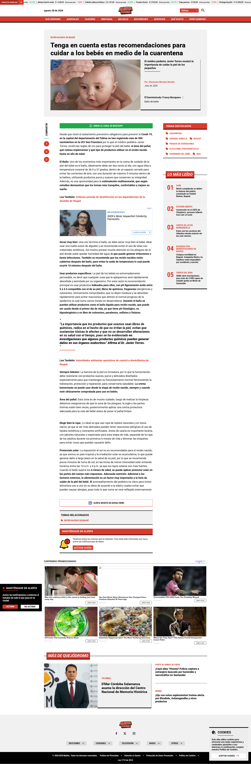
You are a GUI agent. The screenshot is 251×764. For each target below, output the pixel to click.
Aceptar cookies (227, 756)
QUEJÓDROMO (53, 19)
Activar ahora (83, 547)
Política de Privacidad (109, 756)
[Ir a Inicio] (125, 10)
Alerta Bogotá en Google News (108, 503)
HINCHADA (106, 19)
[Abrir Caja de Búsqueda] (202, 10)
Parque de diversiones (181, 144)
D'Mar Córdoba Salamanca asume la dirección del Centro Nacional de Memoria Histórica (124, 688)
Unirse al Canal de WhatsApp (108, 126)
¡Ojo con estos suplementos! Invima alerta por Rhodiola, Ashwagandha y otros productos (179, 698)
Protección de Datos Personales (159, 756)
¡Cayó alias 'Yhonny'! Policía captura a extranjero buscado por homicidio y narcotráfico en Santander (177, 672)
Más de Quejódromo (68, 655)
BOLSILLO (123, 19)
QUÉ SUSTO (177, 19)
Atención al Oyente (132, 756)
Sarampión (175, 133)
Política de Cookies (228, 749)
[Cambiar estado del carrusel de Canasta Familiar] (21, 2)
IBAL (198, 154)
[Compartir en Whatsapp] (46, 159)
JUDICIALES (72, 19)
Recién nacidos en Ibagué (76, 520)
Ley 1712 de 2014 (125, 760)
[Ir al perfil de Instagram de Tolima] (134, 733)
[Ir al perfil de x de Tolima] (125, 733)
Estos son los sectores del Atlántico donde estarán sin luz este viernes (189, 233)
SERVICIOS (159, 19)
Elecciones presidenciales (184, 149)
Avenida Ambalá (178, 138)
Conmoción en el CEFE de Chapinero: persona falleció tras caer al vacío (189, 212)
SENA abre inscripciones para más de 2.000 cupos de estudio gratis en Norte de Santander (189, 280)
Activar (10, 606)
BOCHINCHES (141, 19)
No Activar (29, 606)
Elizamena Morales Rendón (162, 82)
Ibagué (197, 138)
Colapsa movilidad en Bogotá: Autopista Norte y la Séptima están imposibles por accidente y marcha (189, 258)
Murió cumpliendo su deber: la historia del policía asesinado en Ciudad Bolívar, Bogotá (189, 192)
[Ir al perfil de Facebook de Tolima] (116, 733)
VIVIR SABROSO (197, 19)
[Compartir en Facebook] (46, 143)
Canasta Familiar (9, 2)
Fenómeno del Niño (179, 154)
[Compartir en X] (46, 151)
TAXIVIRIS (90, 19)
